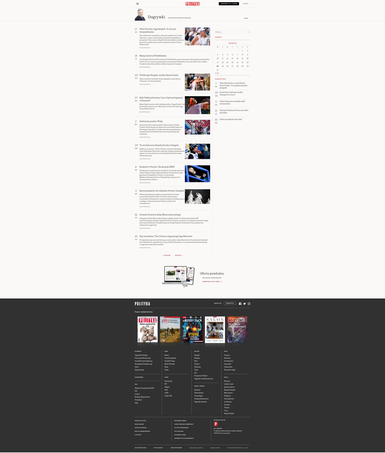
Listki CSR (168, 396)
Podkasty (227, 396)
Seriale (196, 364)
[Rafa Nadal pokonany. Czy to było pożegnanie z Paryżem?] (197, 105)
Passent (227, 355)
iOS (215, 428)
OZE (166, 390)
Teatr (196, 370)
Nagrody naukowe (200, 401)
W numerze (138, 351)
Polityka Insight (158, 447)
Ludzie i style (228, 384)
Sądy (136, 403)
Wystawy (197, 367)
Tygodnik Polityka (141, 355)
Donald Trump (170, 361)
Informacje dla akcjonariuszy (184, 438)
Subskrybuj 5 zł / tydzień (229, 3)
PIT (166, 384)
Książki (197, 355)
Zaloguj (245, 3)
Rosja (166, 367)
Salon (137, 367)
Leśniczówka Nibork (176, 447)
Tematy (226, 407)
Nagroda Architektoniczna (203, 378)
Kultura (196, 351)
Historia (227, 381)
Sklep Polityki (229, 413)
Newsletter (217, 303)
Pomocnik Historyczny (143, 358)
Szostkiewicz (228, 361)
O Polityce (138, 434)
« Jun (217, 73)
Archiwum (228, 401)
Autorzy (227, 404)
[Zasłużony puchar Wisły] (197, 129)
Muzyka (197, 358)
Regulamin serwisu (180, 420)
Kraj (136, 384)
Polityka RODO (178, 431)
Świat (166, 351)
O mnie (246, 18)
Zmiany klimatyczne (201, 398)
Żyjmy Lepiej (139, 370)
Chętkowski (228, 367)
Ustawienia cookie (180, 434)
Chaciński (227, 364)
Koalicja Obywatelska (142, 397)
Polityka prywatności (181, 427)
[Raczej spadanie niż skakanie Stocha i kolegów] (197, 198)
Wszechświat (199, 393)
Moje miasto (228, 393)
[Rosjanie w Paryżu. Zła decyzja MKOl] (197, 174)
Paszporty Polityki (200, 375)
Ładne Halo (200, 447)
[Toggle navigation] (137, 4)
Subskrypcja (230, 303)
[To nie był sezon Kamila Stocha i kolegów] (197, 152)
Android (219, 428)
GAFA (167, 393)
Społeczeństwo (229, 387)
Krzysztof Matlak (144, 47)
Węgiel (167, 387)
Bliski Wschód (170, 364)
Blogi (226, 351)
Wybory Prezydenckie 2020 (144, 388)
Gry (195, 373)
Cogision (195, 447)
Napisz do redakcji (141, 427)
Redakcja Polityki (140, 420)
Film (196, 361)
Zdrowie (197, 390)
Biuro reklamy (139, 424)
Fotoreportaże (229, 398)
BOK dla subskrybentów (142, 431)
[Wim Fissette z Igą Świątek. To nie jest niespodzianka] (197, 38)
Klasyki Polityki (229, 390)
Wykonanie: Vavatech (215, 447)
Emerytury (168, 381)
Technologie (198, 396)
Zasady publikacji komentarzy (184, 424)
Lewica (137, 394)
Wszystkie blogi (229, 370)
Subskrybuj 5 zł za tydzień (210, 281)
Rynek (166, 377)
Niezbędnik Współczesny (143, 364)
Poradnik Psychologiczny (143, 361)
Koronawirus (139, 377)
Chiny (167, 370)
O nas (226, 410)
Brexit (167, 355)
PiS (136, 391)
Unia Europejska (170, 358)
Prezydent (138, 400)
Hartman (227, 358)
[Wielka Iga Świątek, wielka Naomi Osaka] (197, 82)
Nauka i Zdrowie (199, 386)
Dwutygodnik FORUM (140, 447)
